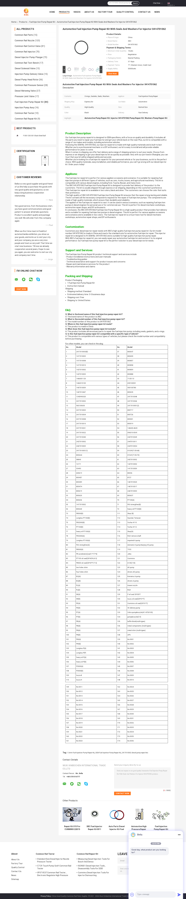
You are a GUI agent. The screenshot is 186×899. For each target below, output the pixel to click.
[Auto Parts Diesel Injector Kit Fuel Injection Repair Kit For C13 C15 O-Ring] (116, 814)
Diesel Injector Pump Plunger (29, 57)
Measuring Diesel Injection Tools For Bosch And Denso (94, 860)
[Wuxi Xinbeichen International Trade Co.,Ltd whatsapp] (25, 279)
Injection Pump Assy (24, 107)
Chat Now (156, 3)
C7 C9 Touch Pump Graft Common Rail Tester (54, 867)
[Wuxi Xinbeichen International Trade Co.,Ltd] (26, 12)
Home (52, 12)
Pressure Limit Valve (24, 96)
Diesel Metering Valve (25, 90)
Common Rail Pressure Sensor (29, 85)
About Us (89, 12)
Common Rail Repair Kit (26, 118)
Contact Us (144, 12)
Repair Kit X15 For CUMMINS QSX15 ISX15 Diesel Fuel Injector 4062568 (72, 827)
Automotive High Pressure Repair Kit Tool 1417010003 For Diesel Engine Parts (139, 827)
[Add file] (132, 895)
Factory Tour (105, 12)
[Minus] (179, 834)
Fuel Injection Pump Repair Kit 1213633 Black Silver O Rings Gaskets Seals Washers (161, 827)
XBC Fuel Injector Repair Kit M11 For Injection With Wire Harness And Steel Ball (94, 827)
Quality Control (125, 12)
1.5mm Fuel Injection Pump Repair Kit (80, 753)
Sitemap (15, 879)
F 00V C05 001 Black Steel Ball (34, 136)
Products (64, 12)
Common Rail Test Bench (27, 63)
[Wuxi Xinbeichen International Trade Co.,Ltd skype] (39, 279)
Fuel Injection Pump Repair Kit (42, 22)
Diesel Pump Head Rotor (26, 79)
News (157, 12)
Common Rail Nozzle (24, 40)
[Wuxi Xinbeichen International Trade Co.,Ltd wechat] (32, 279)
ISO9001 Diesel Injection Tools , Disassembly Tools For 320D (92, 867)
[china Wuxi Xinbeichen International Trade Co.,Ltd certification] (22, 161)
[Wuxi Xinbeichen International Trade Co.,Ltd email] (18, 279)
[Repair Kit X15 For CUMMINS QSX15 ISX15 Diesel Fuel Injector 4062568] (72, 814)
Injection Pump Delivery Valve (29, 74)
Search (135, 3)
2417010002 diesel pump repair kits (135, 753)
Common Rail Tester (24, 113)
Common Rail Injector (25, 51)
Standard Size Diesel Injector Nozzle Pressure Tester (53, 860)
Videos (77, 12)
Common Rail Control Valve (28, 46)
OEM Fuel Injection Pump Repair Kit (108, 753)
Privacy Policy (46, 896)
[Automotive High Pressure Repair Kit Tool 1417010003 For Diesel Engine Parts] (138, 814)
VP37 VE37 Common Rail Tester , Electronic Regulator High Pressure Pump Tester (52, 874)
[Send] (179, 895)
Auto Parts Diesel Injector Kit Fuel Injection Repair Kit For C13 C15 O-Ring (117, 827)
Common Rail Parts (24, 35)
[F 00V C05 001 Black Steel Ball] (17, 135)
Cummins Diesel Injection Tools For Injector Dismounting (93, 873)
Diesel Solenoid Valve (25, 68)
